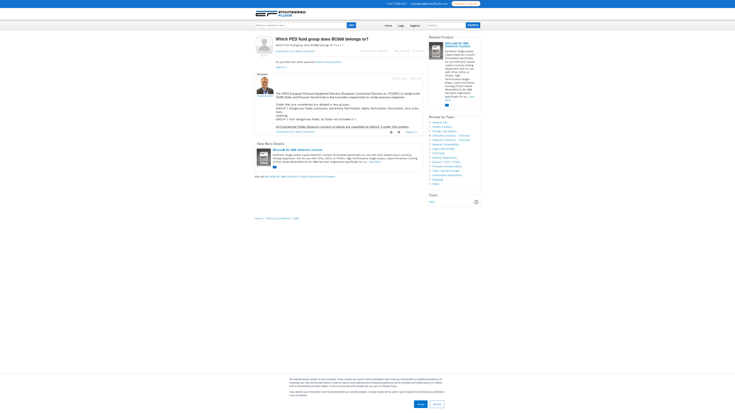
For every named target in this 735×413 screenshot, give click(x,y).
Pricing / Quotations (444, 131)
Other (435, 184)
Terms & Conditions (278, 218)
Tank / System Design (445, 171)
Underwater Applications (447, 175)
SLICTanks (438, 153)
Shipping (437, 179)
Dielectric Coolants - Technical (451, 135)
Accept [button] (420, 404)
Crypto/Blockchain (443, 149)
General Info (440, 122)
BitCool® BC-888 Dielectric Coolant (297, 150)
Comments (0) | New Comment (295, 51)
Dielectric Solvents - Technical (451, 140)
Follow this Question (329, 62)
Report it (281, 67)
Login (401, 25)
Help (432, 201)
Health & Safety (442, 127)
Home (388, 25)
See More (375, 161)
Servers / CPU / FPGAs (446, 162)
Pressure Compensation (447, 166)
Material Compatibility (445, 144)
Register (415, 25)
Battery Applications (444, 157)
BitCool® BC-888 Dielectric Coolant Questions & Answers (300, 176)
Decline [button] (437, 404)
